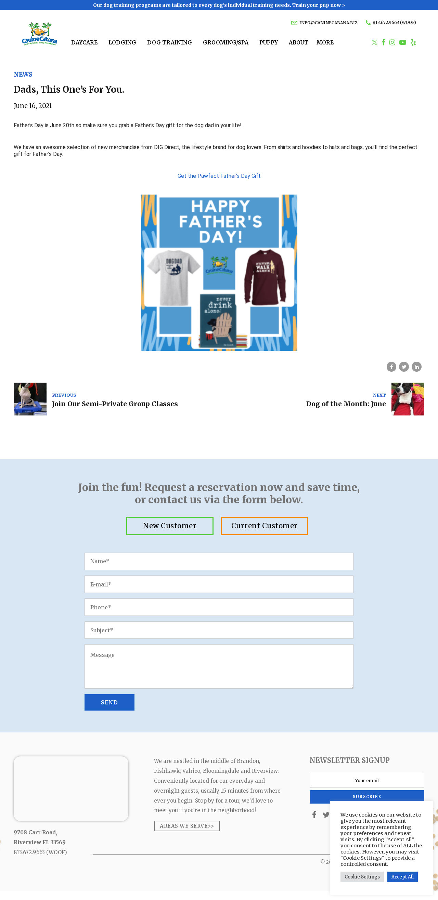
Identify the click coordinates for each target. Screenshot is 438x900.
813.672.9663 (29, 852)
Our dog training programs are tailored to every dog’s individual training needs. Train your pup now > (219, 5)
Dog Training (169, 42)
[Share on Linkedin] (417, 367)
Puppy (268, 42)
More (325, 42)
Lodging (122, 42)
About (298, 42)
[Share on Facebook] (392, 367)
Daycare (84, 42)
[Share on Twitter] (404, 367)
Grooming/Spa (225, 42)
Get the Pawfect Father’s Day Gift (219, 176)
